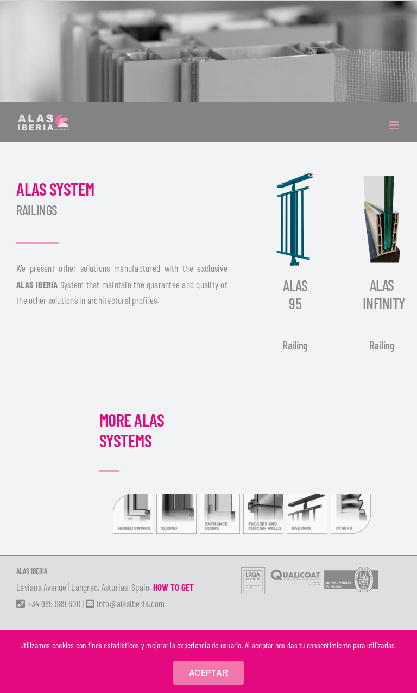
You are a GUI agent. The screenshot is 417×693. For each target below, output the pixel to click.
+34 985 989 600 (53, 603)
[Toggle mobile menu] (395, 125)
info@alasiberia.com (129, 603)
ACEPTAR (208, 672)
